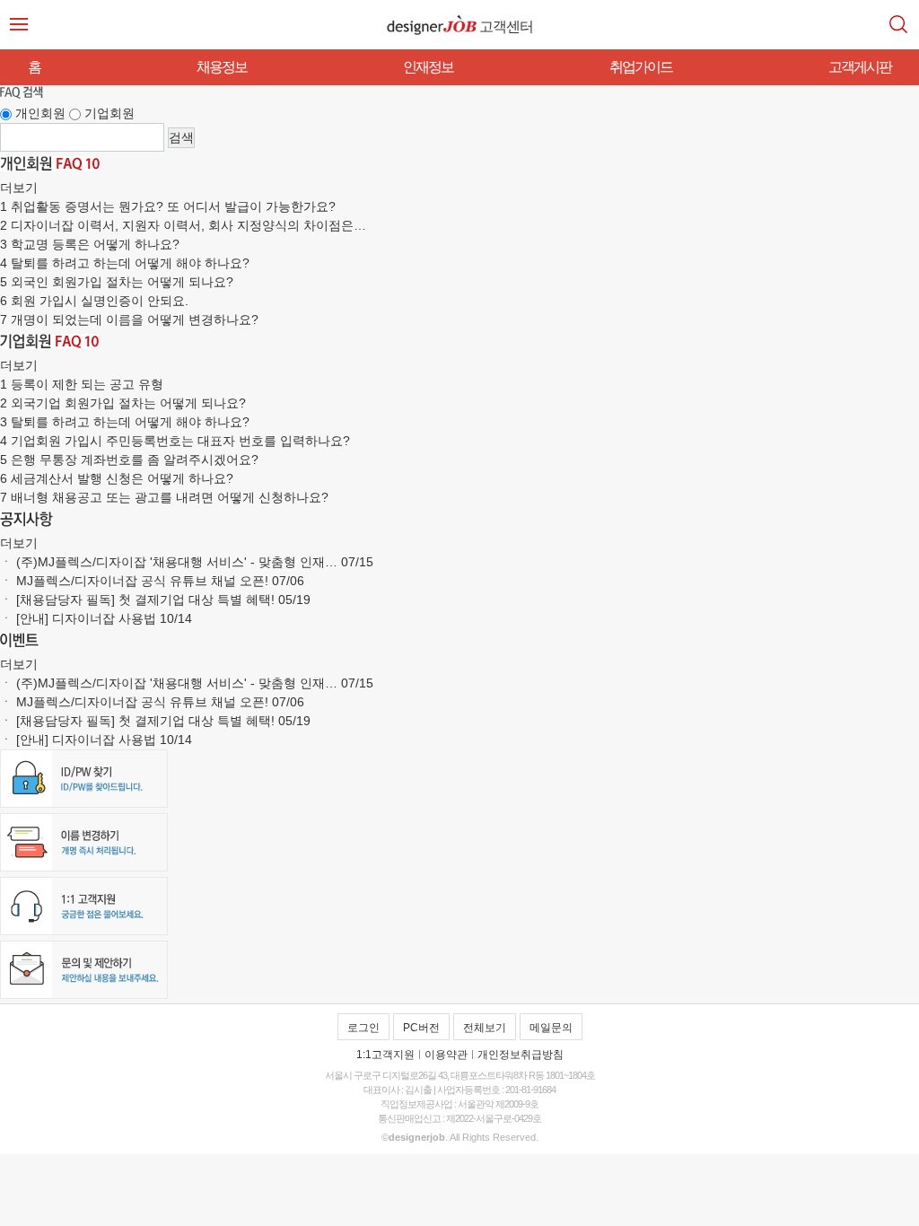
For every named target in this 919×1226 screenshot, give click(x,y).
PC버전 (421, 1027)
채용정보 (222, 66)
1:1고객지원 (385, 1054)
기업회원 (109, 113)
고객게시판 (859, 66)
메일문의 (551, 1027)
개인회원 (40, 113)
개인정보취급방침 (520, 1054)
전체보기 (484, 1027)
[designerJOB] (432, 24)
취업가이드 (640, 66)
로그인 (363, 1027)
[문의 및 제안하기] (84, 994)
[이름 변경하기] (84, 867)
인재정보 (428, 66)
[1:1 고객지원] (84, 931)
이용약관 (446, 1054)
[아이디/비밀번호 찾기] (84, 803)
